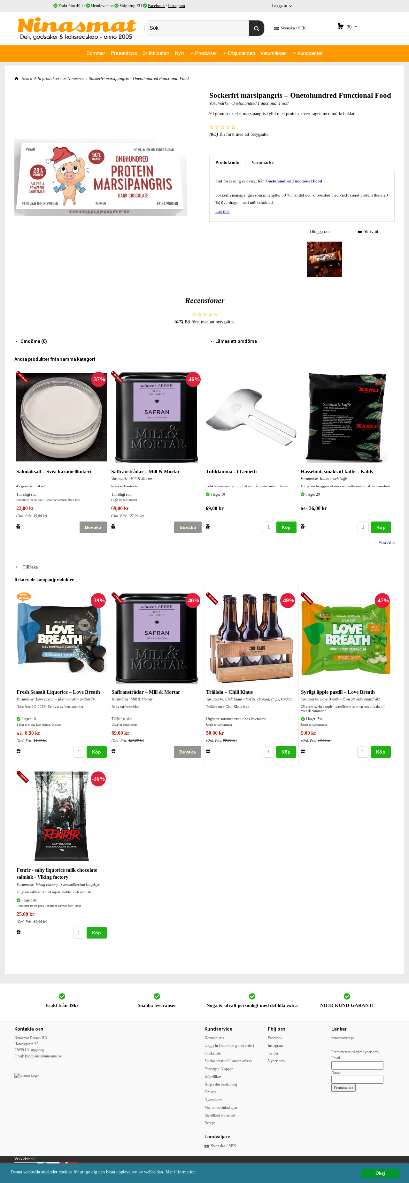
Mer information (181, 1172)
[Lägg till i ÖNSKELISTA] (18, 526)
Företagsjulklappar (218, 1069)
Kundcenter (310, 53)
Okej (380, 1173)
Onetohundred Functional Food (260, 103)
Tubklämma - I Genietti (231, 471)
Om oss (210, 1092)
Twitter (273, 1053)
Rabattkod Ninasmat (219, 1115)
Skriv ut (370, 231)
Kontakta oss (214, 1038)
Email (335, 1058)
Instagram (176, 5)
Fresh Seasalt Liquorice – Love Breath (58, 692)
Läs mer (222, 211)
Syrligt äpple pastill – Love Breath (338, 692)
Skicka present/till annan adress (228, 1061)
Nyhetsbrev (213, 1099)
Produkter (206, 53)
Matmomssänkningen (220, 1107)
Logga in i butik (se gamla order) (229, 1045)
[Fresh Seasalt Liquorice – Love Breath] (24, 596)
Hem (25, 78)
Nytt (179, 53)
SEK (293, 28)
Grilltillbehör (156, 53)
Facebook (156, 5)
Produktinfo (227, 162)
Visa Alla (386, 542)
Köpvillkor (212, 1076)
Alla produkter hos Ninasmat (59, 78)
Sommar (96, 53)
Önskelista (212, 1053)
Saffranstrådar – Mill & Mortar (145, 471)
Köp (286, 527)
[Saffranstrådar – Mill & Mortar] (118, 378)
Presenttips (124, 53)
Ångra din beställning (220, 1084)
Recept (209, 1123)
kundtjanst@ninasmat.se (43, 1056)
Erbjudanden (241, 53)
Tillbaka (28, 567)
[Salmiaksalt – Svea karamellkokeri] (23, 378)
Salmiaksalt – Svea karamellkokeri (53, 471)
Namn (336, 1072)
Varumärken (273, 53)
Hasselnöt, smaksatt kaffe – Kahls (337, 471)
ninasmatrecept (342, 1038)
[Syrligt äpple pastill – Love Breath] (308, 599)
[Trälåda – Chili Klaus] (213, 599)
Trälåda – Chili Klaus (229, 692)
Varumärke (262, 162)
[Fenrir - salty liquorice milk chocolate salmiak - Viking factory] (24, 777)
